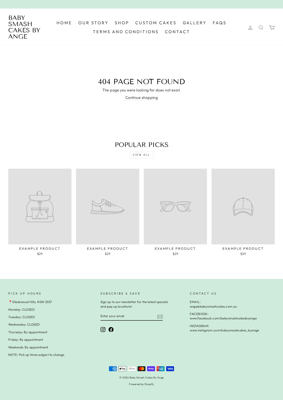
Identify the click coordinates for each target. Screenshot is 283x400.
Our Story (93, 22)
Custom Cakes (156, 22)
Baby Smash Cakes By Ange (24, 27)
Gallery (195, 22)
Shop (122, 22)
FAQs (219, 22)
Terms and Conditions (126, 31)
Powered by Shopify (141, 384)
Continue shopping (141, 97)
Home (64, 22)
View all (141, 154)
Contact (177, 31)
